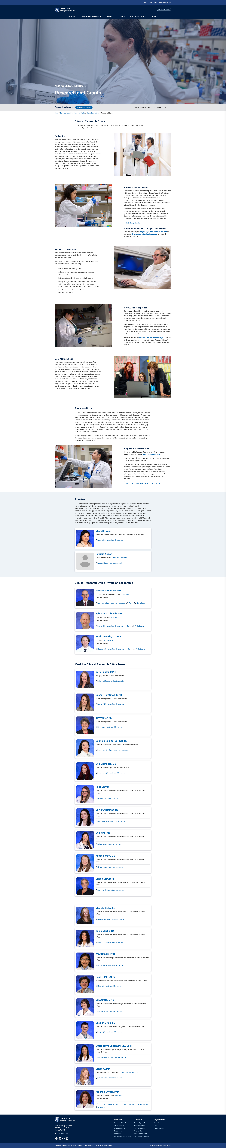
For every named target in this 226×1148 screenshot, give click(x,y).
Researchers (117, 1133)
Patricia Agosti (104, 554)
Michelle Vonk (103, 531)
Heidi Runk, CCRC (105, 976)
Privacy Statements (78, 1145)
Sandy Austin (103, 1068)
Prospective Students (120, 1123)
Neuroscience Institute (84, 107)
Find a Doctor (141, 603)
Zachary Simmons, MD (108, 590)
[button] (168, 107)
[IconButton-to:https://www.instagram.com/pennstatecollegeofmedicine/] (59, 1138)
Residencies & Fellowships (90, 16)
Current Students (119, 1125)
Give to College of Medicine (141, 1136)
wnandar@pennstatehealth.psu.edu (110, 965)
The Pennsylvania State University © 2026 (160, 1145)
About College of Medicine (141, 1123)
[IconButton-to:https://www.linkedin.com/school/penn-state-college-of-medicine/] (67, 1138)
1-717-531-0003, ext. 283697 (108, 1104)
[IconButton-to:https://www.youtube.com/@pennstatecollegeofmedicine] (63, 1138)
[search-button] (145, 2)
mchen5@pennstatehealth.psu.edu (110, 540)
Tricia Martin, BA (105, 931)
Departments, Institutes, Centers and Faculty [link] (72, 113)
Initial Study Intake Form (134, 223)
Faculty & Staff (118, 1131)
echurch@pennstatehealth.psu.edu (110, 626)
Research (109, 16)
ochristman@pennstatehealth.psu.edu (111, 821)
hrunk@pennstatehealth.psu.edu (109, 986)
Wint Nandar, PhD (105, 954)
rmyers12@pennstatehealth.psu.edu (153, 232)
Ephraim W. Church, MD (109, 613)
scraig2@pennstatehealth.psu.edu (110, 1011)
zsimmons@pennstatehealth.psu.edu (111, 603)
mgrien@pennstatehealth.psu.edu (110, 1032)
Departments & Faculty (137, 16)
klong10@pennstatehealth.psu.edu (110, 867)
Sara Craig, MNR (105, 999)
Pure (130, 603)
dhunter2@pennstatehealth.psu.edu (111, 681)
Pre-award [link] (157, 107)
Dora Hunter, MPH (106, 672)
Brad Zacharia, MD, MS (108, 636)
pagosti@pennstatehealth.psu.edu (110, 563)
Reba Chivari (103, 786)
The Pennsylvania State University (63, 1145)
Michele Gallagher (106, 908)
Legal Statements (108, 1145)
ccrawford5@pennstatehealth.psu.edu (111, 890)
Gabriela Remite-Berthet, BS (111, 740)
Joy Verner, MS (104, 717)
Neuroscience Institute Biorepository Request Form (143, 483)
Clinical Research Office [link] (142, 107)
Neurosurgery (115, 617)
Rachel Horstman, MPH (109, 695)
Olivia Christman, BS (107, 809)
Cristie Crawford (105, 878)
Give (150, 2)
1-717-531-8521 (64, 1134)
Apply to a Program (139, 1125)
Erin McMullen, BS (106, 763)
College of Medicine (67, 10)
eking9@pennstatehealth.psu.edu (110, 844)
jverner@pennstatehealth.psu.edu (144, 234)
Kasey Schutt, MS (105, 855)
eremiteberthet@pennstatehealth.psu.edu (113, 750)
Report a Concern (165, 2)
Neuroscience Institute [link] (93, 113)
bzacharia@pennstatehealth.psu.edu (111, 649)
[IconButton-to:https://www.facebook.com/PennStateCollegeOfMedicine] (56, 1138)
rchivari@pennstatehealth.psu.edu (110, 798)
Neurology (126, 594)
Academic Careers (139, 1131)
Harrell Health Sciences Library (122, 1136)
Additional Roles (101, 597)
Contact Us (157, 1123)
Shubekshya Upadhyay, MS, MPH (114, 1045)
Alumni (155, 1125)
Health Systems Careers (140, 1133)
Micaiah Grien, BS (105, 1022)
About (154, 16)
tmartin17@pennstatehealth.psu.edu (111, 942)
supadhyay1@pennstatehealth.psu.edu (112, 1057)
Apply (155, 2)
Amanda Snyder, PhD (107, 1091)
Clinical (122, 16)
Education (71, 16)
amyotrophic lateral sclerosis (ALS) (152, 338)
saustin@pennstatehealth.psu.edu (110, 1078)
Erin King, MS (103, 832)
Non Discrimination (89, 1145)
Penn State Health (164, 9)
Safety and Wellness (139, 1128)
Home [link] (56, 113)
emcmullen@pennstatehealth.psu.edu (111, 773)
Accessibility (99, 1145)
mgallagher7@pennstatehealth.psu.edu (112, 919)
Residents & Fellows (119, 1128)
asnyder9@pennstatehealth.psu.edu (135, 1104)
